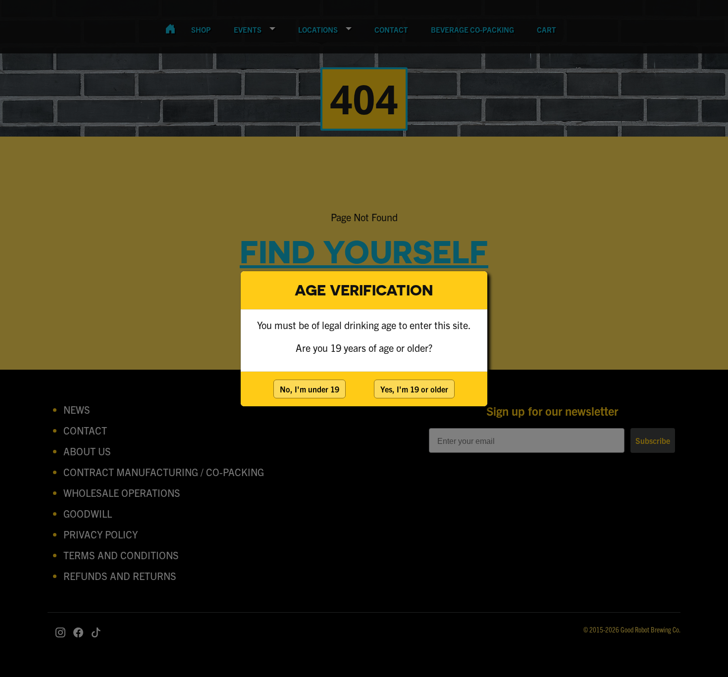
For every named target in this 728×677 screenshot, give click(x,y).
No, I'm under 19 (309, 389)
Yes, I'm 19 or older (414, 389)
